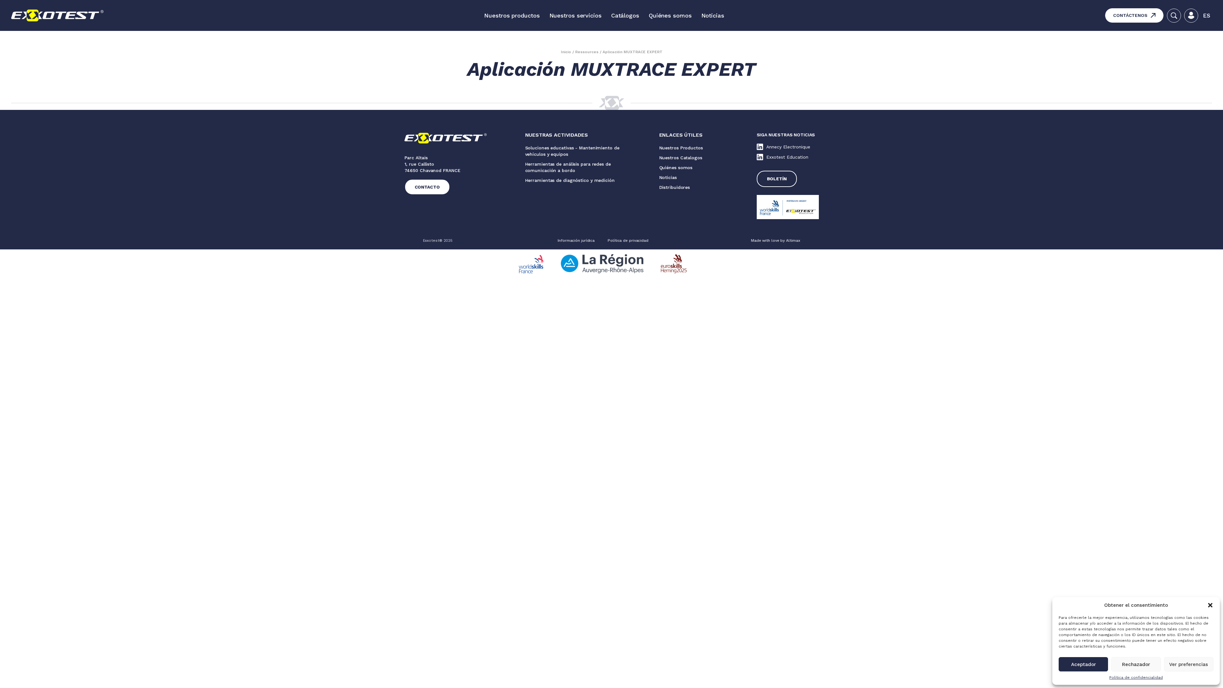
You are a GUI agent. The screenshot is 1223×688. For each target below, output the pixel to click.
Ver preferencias (1188, 664)
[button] (1210, 605)
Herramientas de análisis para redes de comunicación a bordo (568, 167)
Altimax (793, 240)
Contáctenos (1130, 15)
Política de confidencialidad (1136, 677)
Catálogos (625, 15)
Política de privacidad (628, 240)
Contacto (427, 187)
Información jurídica (576, 240)
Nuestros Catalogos (680, 157)
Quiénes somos (670, 15)
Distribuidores (674, 187)
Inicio (566, 52)
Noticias (712, 15)
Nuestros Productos (681, 147)
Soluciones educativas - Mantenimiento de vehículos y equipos (572, 151)
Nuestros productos (512, 15)
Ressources (586, 52)
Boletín (777, 178)
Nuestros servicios (575, 15)
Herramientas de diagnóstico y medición (570, 180)
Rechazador (1136, 664)
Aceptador (1083, 664)
